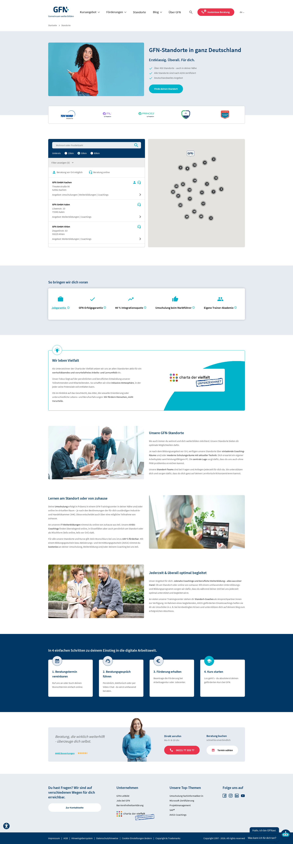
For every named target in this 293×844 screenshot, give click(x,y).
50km (84, 153)
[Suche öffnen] (191, 12)
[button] (166, 89)
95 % (129, 308)
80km (97, 153)
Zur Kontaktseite (74, 807)
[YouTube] (243, 796)
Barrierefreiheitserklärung (129, 805)
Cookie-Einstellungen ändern (137, 838)
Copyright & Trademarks (168, 838)
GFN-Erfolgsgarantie (91, 308)
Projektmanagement (180, 805)
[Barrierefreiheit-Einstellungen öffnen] (6, 826)
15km (71, 153)
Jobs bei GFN (123, 800)
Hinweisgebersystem (82, 838)
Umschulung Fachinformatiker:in (186, 795)
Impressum (54, 838)
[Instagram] (231, 796)
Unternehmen (127, 787)
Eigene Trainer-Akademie (218, 308)
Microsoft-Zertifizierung (182, 800)
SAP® (172, 810)
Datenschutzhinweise (107, 838)
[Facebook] (224, 796)
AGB (65, 838)
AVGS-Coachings (178, 814)
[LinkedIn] (237, 796)
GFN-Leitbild (122, 795)
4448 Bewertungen (65, 753)
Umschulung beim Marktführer (173, 308)
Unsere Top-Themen (185, 787)
